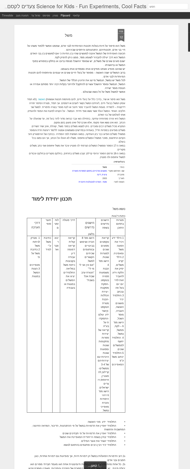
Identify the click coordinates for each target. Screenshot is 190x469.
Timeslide (7, 15)
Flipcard (65, 15)
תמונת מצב (22, 15)
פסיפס (46, 15)
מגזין (55, 15)
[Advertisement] (145, 87)
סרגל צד (35, 15)
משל (68, 35)
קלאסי (76, 15)
